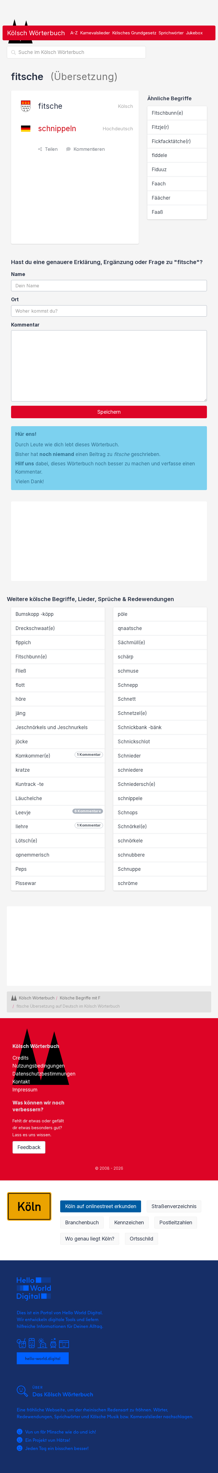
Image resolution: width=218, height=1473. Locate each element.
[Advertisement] (76, 201)
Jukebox (194, 32)
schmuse (128, 671)
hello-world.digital (42, 1358)
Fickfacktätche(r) (171, 141)
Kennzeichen (129, 1222)
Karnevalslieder (95, 32)
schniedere (130, 770)
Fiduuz (159, 169)
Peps (21, 869)
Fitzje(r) (160, 127)
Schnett (127, 699)
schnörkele (130, 841)
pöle (122, 614)
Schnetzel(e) (132, 713)
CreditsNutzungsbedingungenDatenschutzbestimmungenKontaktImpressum (44, 1074)
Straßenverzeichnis (174, 1206)
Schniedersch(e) (136, 784)
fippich (23, 642)
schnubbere (131, 855)
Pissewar (26, 883)
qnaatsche (130, 628)
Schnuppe (129, 869)
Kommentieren (89, 149)
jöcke (22, 741)
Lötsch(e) (26, 841)
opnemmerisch (32, 855)
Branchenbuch (82, 1222)
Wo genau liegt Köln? (89, 1239)
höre (21, 699)
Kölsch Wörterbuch (36, 33)
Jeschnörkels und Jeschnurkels (52, 727)
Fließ (21, 671)
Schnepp (128, 685)
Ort (15, 299)
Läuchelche (29, 798)
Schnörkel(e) (132, 826)
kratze (23, 770)
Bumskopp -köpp (35, 614)
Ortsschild (141, 1239)
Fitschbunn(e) (167, 113)
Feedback (29, 1147)
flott (20, 685)
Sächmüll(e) (131, 642)
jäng (21, 713)
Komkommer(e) (58, 755)
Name (18, 274)
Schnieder (129, 756)
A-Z (74, 32)
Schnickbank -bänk (140, 727)
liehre (58, 826)
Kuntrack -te (30, 784)
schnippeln (57, 128)
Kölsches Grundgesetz (134, 32)
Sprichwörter (171, 32)
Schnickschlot (134, 741)
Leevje (58, 812)
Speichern (109, 412)
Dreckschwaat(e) (35, 628)
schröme (128, 883)
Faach (159, 184)
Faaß (157, 212)
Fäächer (161, 198)
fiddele (159, 155)
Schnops (128, 812)
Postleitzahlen (175, 1222)
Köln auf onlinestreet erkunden (100, 1206)
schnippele (130, 798)
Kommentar (25, 325)
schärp (125, 657)
